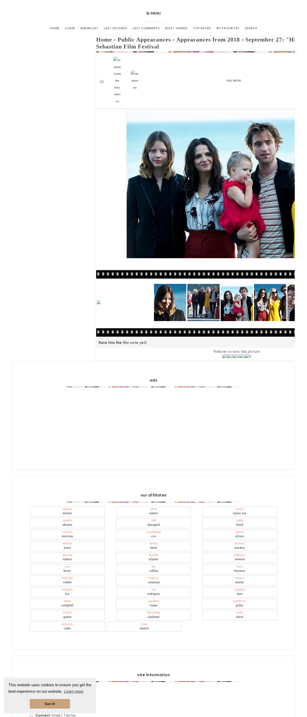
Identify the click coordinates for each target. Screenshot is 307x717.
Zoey (144, 607)
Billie (239, 504)
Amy (153, 492)
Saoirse (153, 584)
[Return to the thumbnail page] (102, 66)
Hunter (153, 538)
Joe (67, 550)
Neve (67, 584)
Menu (156, 13)
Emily (154, 527)
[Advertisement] (153, 402)
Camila (67, 515)
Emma (240, 527)
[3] (236, 338)
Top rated (202, 28)
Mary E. (153, 561)
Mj (153, 573)
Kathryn (239, 538)
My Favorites (228, 28)
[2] (230, 338)
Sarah (67, 596)
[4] (242, 338)
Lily (153, 550)
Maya (239, 561)
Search (251, 28)
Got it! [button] (50, 704)
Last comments (146, 28)
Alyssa (67, 492)
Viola (239, 596)
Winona (67, 607)
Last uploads (115, 28)
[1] (224, 338)
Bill (153, 504)
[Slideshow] (136, 66)
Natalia (239, 573)
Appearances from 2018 (184, 38)
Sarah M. (239, 584)
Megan (67, 573)
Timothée (153, 596)
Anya (239, 492)
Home (54, 28)
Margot (67, 561)
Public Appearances (134, 38)
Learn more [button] (73, 691)
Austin (67, 504)
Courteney (153, 515)
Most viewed (176, 28)
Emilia (67, 527)
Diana (239, 515)
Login (70, 28)
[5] (248, 338)
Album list (89, 28)
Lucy (239, 550)
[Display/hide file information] (118, 66)
